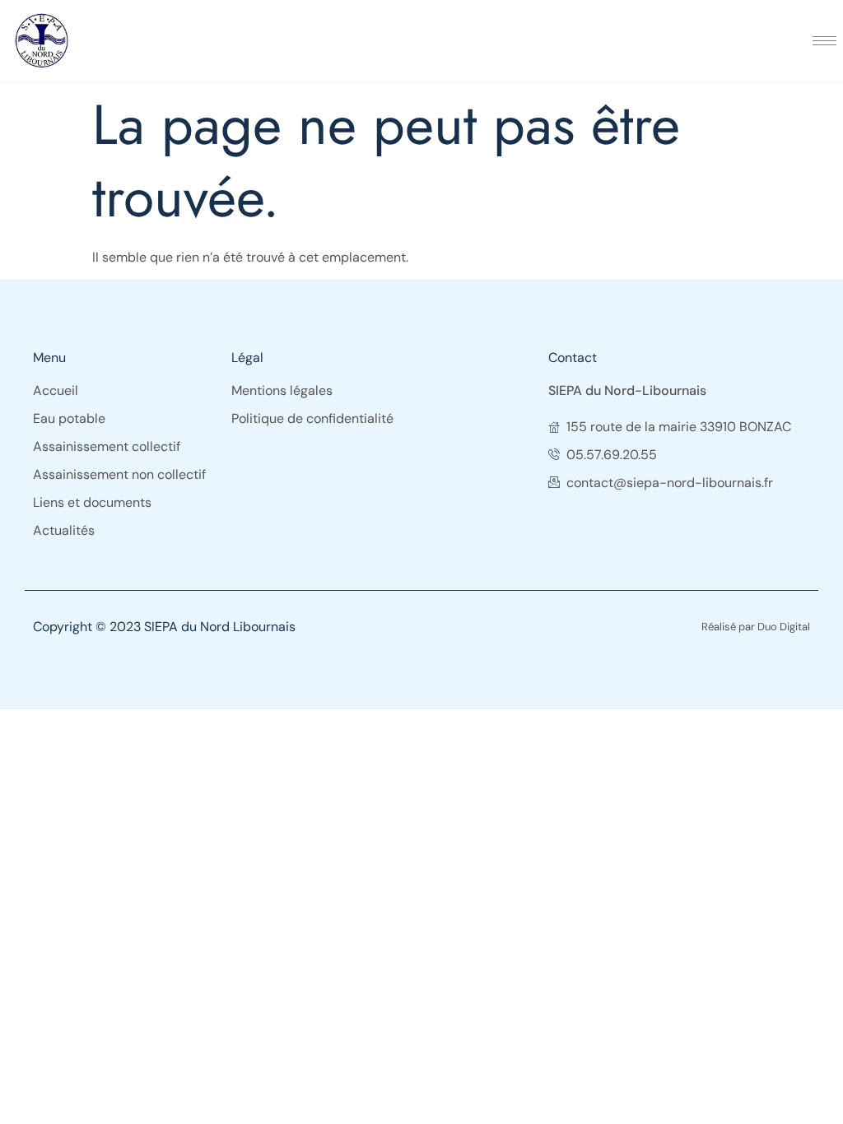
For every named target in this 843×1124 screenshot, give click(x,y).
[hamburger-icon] (824, 41)
